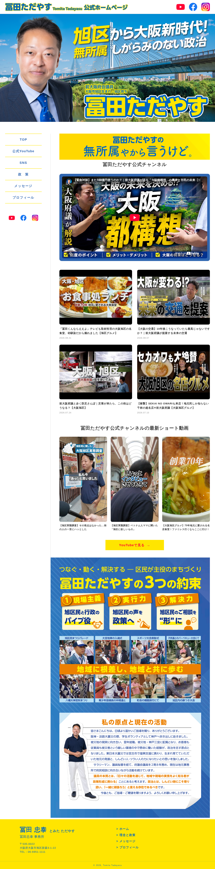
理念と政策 (127, 835)
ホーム (124, 828)
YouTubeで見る (132, 545)
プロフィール (23, 197)
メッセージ (23, 186)
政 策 (23, 174)
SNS (23, 163)
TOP (23, 139)
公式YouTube (23, 151)
